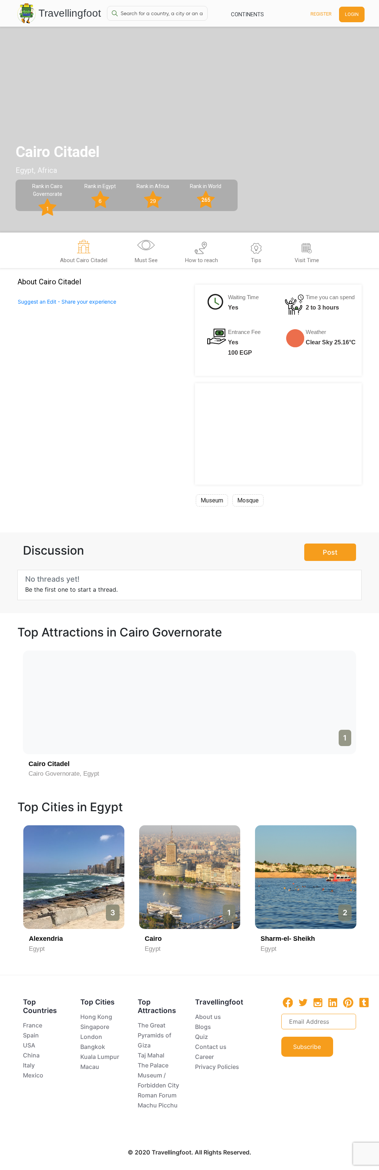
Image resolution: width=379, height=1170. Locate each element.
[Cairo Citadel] (189, 702)
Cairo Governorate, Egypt (63, 773)
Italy (29, 1065)
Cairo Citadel (49, 764)
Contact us (211, 1046)
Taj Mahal (151, 1055)
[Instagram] (318, 1002)
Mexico (33, 1075)
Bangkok (92, 1046)
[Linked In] (333, 1002)
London (91, 1036)
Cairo (153, 938)
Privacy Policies (217, 1066)
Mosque (248, 500)
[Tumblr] (364, 1002)
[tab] (83, 252)
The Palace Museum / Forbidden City (158, 1075)
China (31, 1055)
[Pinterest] (348, 1002)
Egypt (37, 948)
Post (330, 552)
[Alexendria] (73, 877)
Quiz (201, 1036)
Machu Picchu (158, 1105)
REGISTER (321, 14)
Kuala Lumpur (99, 1056)
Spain (31, 1035)
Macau (89, 1066)
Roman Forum (157, 1095)
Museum (212, 500)
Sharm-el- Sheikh (288, 938)
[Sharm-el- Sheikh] (305, 877)
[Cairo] (189, 877)
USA (29, 1045)
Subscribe (307, 1046)
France (32, 1025)
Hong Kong (96, 1016)
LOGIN (352, 14)
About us (208, 1016)
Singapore (94, 1026)
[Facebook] (288, 1002)
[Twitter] (303, 1001)
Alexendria (46, 938)
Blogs (203, 1026)
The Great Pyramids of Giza (154, 1035)
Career (204, 1056)
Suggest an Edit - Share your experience (67, 301)
